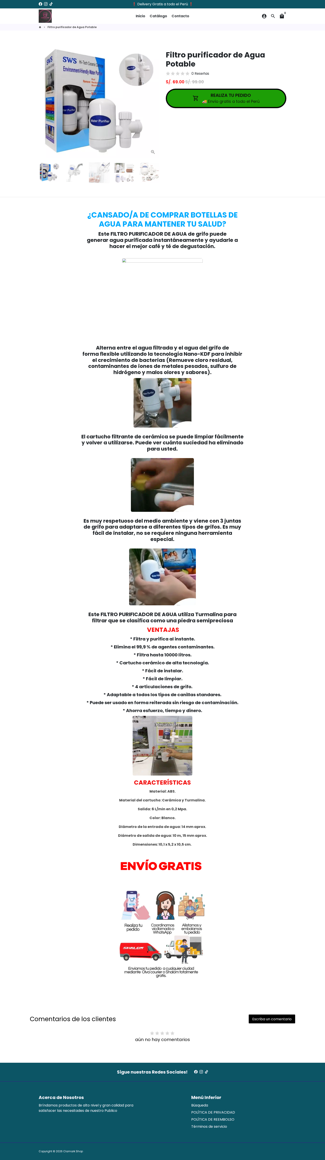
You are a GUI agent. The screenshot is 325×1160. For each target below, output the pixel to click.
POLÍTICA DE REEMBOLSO (212, 1119)
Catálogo (158, 16)
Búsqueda (199, 1105)
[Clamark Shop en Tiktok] (51, 4)
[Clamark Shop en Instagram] (46, 4)
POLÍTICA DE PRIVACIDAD (213, 1112)
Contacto (180, 16)
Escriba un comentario (272, 1019)
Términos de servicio (209, 1126)
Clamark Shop (73, 1151)
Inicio (140, 16)
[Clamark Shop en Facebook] (40, 4)
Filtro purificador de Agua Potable (72, 27)
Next (153, 101)
